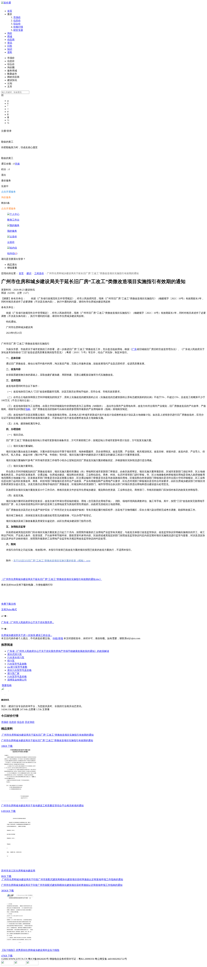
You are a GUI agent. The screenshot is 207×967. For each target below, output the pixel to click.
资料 (9, 52)
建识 (29, 273)
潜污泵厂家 (13, 673)
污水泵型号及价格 (17, 676)
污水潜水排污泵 (15, 657)
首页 (9, 11)
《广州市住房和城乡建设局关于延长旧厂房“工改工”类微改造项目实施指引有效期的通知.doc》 (51, 579)
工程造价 (39, 273)
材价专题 (18, 30)
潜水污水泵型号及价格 (19, 670)
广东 (134, 349)
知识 (9, 49)
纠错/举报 (58, 638)
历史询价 (30, 722)
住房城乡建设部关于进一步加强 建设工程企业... (26, 635)
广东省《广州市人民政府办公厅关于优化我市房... (27, 622)
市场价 (17, 17)
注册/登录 (6, 131)
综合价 (17, 23)
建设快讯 (5, 700)
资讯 (9, 42)
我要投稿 (7, 685)
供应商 (11, 39)
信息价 (17, 20)
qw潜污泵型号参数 (17, 667)
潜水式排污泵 (14, 654)
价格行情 (18, 27)
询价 (9, 33)
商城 (9, 36)
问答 (9, 46)
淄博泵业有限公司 (17, 679)
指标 (27, 409)
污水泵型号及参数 (17, 664)
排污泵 (11, 660)
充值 (17, 163)
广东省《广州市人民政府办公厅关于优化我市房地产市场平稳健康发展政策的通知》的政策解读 (58, 651)
